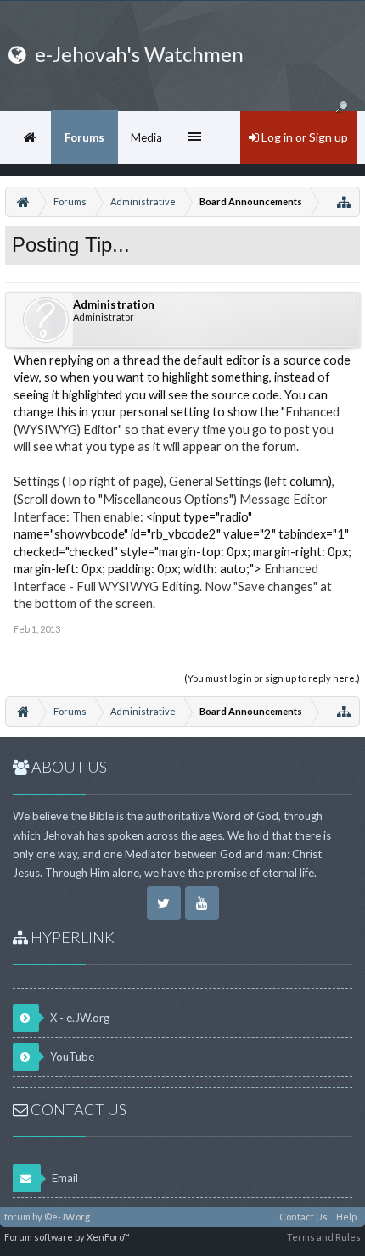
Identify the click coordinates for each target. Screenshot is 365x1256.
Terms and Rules (324, 1236)
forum (17, 1216)
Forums (84, 137)
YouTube (71, 1056)
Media (146, 137)
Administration (113, 304)
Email (63, 1178)
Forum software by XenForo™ (67, 1236)
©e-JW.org (67, 1216)
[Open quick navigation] (343, 201)
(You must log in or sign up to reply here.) (272, 678)
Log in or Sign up (303, 137)
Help (346, 1216)
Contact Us (303, 1216)
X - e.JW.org (79, 1017)
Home (29, 137)
